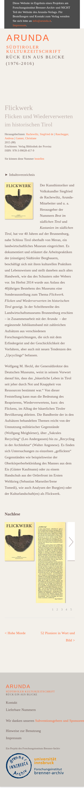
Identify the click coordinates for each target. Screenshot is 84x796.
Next (71, 562)
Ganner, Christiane (26, 138)
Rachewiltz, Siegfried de (39, 134)
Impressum (19, 25)
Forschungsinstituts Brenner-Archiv (41, 748)
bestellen (39, 158)
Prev (8, 562)
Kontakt (11, 702)
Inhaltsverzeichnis (21, 175)
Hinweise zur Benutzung (23, 731)
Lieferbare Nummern (21, 710)
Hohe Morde (15, 633)
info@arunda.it (42, 20)
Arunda (28, 37)
